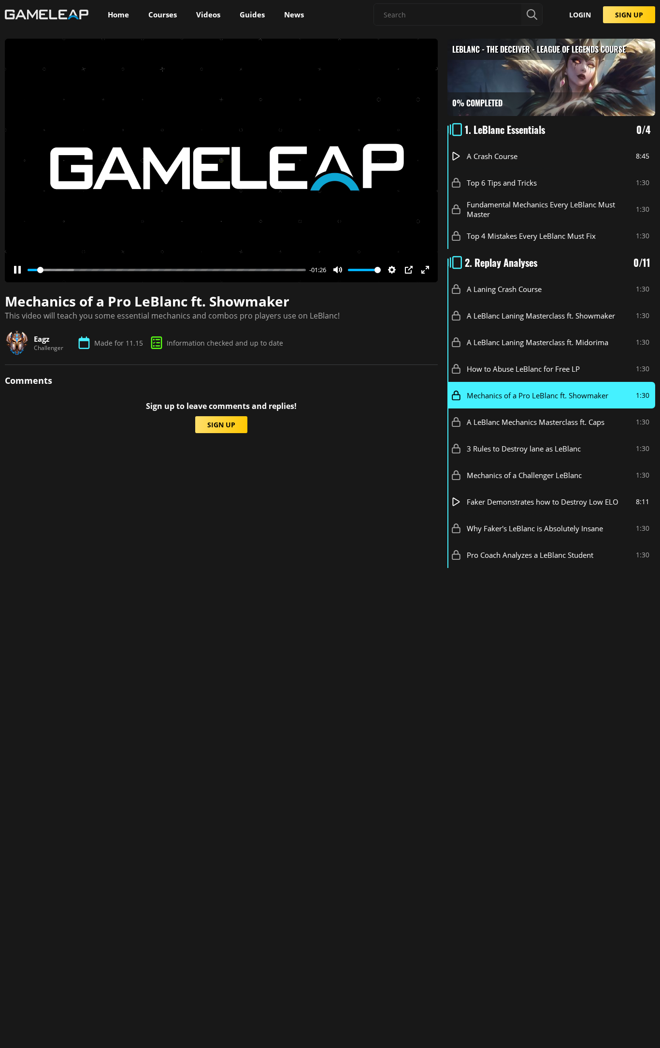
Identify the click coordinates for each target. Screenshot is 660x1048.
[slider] (167, 270)
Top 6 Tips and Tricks (502, 183)
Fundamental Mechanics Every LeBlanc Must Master (541, 209)
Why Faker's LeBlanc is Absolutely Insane (535, 528)
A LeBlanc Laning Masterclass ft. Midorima (537, 342)
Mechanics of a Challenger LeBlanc (524, 475)
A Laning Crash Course (504, 289)
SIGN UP (629, 14)
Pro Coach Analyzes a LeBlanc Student (530, 555)
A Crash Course (492, 156)
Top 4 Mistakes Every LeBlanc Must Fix (531, 236)
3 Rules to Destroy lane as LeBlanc (524, 448)
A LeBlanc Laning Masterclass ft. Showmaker (541, 315)
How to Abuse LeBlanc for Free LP (523, 369)
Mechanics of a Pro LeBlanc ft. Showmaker (537, 395)
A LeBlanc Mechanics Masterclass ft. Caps (535, 422)
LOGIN (580, 14)
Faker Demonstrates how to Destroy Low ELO (542, 502)
